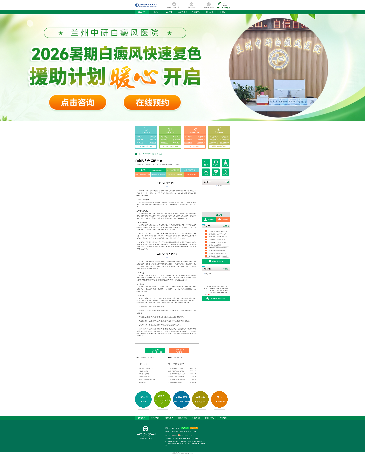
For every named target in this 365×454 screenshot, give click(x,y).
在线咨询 (194, 428)
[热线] (223, 8)
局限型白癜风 (214, 140)
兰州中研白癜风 (146, 146)
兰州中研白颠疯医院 (219, 146)
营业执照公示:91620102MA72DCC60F (182, 453)
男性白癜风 (164, 140)
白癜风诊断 (140, 140)
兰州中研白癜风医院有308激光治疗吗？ (219, 236)
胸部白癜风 (201, 140)
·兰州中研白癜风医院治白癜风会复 (182, 368)
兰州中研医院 (195, 146)
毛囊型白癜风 (225, 137)
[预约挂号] (203, 201)
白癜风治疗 (140, 143)
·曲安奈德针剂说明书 (143, 374)
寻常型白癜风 (225, 140)
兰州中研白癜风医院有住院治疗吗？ (218, 253)
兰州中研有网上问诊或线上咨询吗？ (218, 242)
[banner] (182, 67)
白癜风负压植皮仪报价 (147, 357)
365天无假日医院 (209, 7)
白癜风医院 (191, 7)
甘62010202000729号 (186, 435)
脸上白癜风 (188, 137)
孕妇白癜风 (176, 137)
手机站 (178, 164)
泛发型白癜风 (225, 143)
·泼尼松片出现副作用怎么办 (145, 368)
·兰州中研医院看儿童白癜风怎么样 (182, 371)
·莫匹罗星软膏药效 (143, 371)
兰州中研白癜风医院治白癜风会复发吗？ (219, 231)
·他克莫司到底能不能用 (144, 376)
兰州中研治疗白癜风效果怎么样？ (217, 239)
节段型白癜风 (214, 137)
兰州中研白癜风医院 (170, 146)
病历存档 (225, 174)
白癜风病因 (153, 137)
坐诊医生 (168, 12)
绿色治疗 (215, 165)
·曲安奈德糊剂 (142, 382)
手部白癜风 (188, 143)
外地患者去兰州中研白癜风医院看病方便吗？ (219, 247)
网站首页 (141, 12)
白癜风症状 (140, 137)
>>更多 (226, 182)
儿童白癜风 (164, 143)
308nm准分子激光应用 (173, 7)
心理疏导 (225, 165)
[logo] (150, 7)
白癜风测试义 (178, 357)
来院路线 (223, 12)
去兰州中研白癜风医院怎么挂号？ (217, 250)
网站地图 (223, 418)
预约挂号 (209, 12)
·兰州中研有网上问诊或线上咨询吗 (182, 379)
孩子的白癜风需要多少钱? (151, 170)
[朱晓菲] (208, 185)
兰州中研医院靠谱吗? (189, 170)
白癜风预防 (153, 140)
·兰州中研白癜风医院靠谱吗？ (182, 382)
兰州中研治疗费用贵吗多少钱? (142, 174)
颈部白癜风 (188, 140)
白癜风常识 (182, 12)
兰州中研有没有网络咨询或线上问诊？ (218, 256)
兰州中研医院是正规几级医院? (158, 174)
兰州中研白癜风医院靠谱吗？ (216, 245)
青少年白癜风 (177, 140)
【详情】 (209, 294)
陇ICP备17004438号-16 (171, 435)
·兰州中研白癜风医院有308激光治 (182, 374)
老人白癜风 (176, 143)
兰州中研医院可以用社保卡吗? (175, 174)
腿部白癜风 (201, 137)
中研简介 (155, 12)
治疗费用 (206, 174)
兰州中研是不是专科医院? (173, 170)
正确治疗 (215, 174)
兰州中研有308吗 (191, 174)
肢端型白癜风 (214, 143)
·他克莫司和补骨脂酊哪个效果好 (146, 379)
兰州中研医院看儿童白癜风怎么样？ (218, 234)
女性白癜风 (164, 137)
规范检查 (206, 165)
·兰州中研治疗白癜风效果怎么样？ (182, 376)
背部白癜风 (201, 143)
